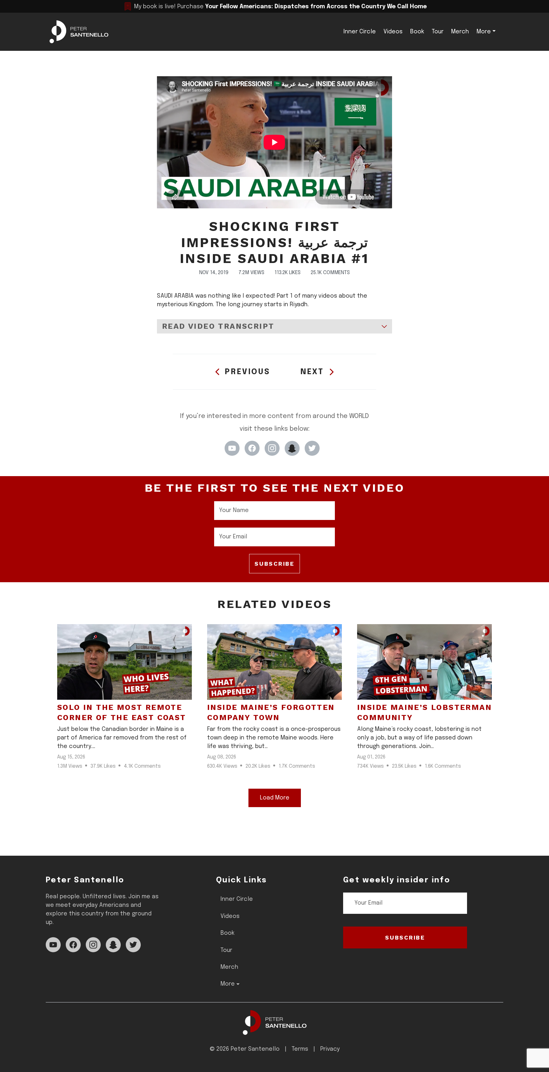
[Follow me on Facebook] (252, 448)
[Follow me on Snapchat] (292, 448)
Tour (438, 32)
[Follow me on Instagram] (272, 448)
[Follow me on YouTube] (232, 448)
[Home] (275, 1022)
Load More (274, 798)
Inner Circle (359, 32)
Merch (460, 32)
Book (417, 32)
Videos (393, 32)
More (484, 32)
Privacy (330, 1049)
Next (312, 372)
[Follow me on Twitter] (312, 448)
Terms (300, 1049)
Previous (247, 372)
